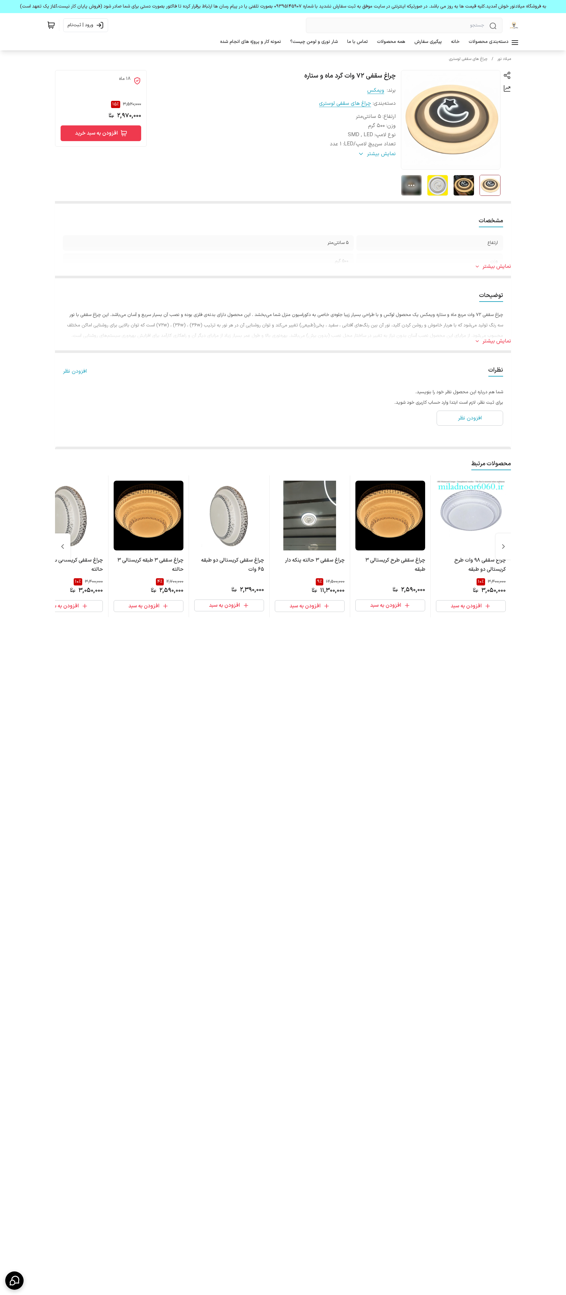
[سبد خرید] (51, 25)
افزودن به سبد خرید (96, 133)
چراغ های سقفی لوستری (468, 59)
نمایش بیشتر (496, 266)
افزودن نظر (75, 371)
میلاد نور (504, 59)
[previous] (503, 546)
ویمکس (375, 90)
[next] (62, 546)
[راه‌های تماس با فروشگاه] (14, 1280)
